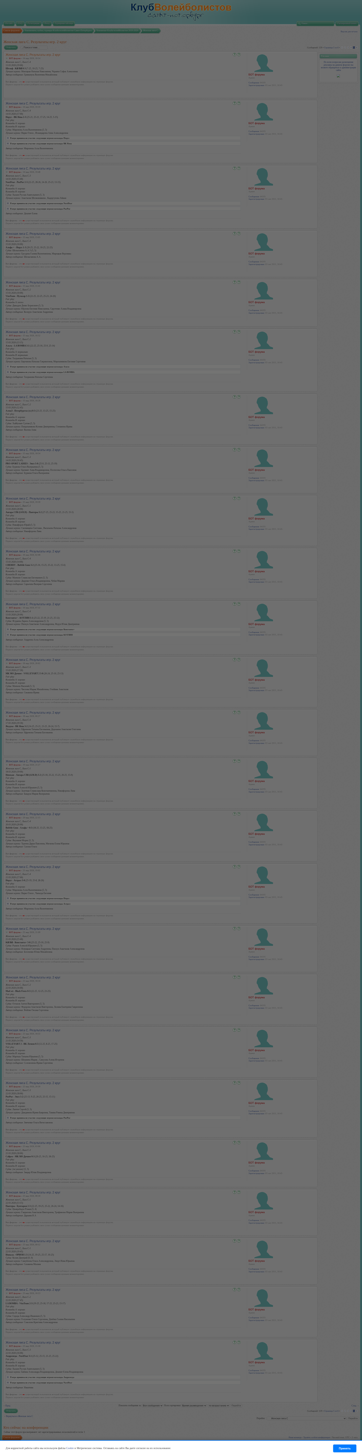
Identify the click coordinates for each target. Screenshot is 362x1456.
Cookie (70, 1448)
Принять (345, 1448)
